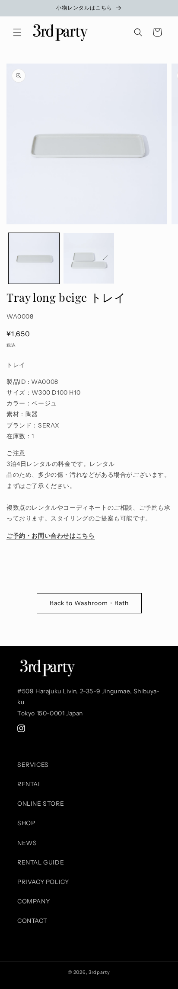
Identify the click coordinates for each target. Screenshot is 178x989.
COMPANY (33, 901)
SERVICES (33, 765)
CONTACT (32, 921)
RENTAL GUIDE (40, 862)
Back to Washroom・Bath (89, 603)
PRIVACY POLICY (43, 882)
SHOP (26, 823)
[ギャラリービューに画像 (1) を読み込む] (34, 258)
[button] (17, 32)
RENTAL (29, 784)
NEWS (27, 843)
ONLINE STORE (40, 803)
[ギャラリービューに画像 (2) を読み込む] (89, 258)
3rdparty (99, 972)
